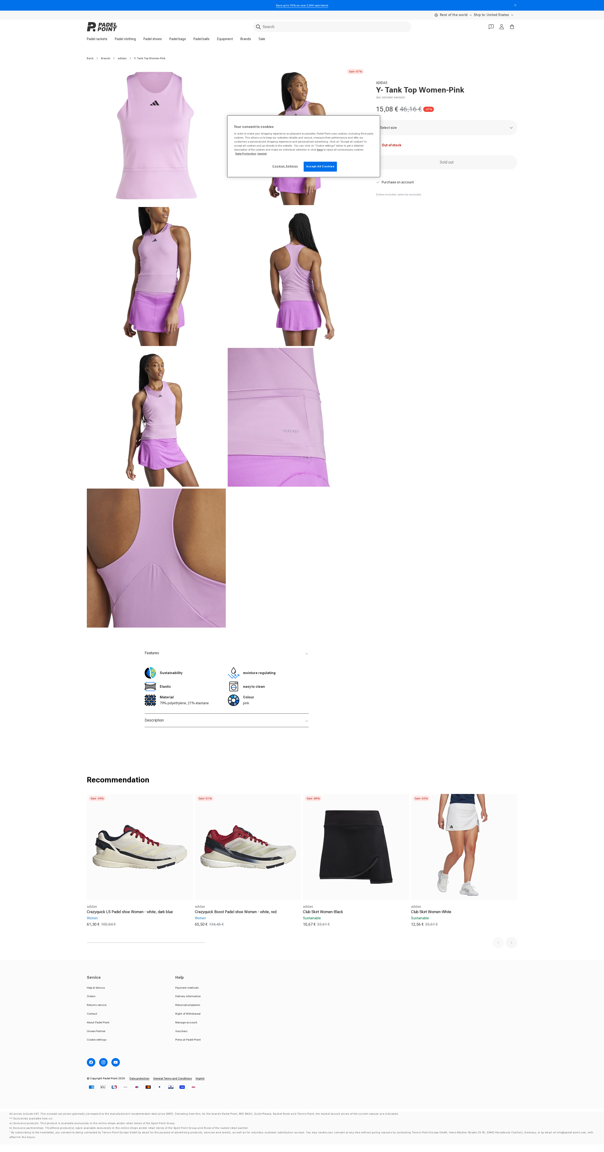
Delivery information (188, 996)
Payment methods (187, 987)
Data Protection (245, 153)
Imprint (200, 1078)
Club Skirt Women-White (431, 912)
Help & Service (96, 987)
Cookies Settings (285, 166)
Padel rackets (97, 39)
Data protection (139, 1078)
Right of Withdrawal (188, 1013)
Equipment (225, 39)
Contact (92, 1013)
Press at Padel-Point (188, 1039)
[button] (498, 942)
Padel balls (201, 39)
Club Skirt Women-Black (323, 912)
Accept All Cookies (320, 166)
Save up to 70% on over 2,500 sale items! (302, 5)
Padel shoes (152, 39)
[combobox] (332, 26)
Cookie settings (96, 1039)
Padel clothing (125, 39)
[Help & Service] (491, 26)
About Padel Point (98, 1022)
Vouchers (181, 1031)
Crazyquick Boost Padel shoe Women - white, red (236, 912)
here (320, 149)
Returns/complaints (187, 1005)
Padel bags (177, 39)
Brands (245, 39)
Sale (262, 39)
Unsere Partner (96, 1031)
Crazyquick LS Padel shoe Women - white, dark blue (130, 912)
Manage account (186, 1022)
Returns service (96, 1005)
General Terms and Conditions (172, 1078)
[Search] (258, 27)
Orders (91, 996)
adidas (122, 58)
